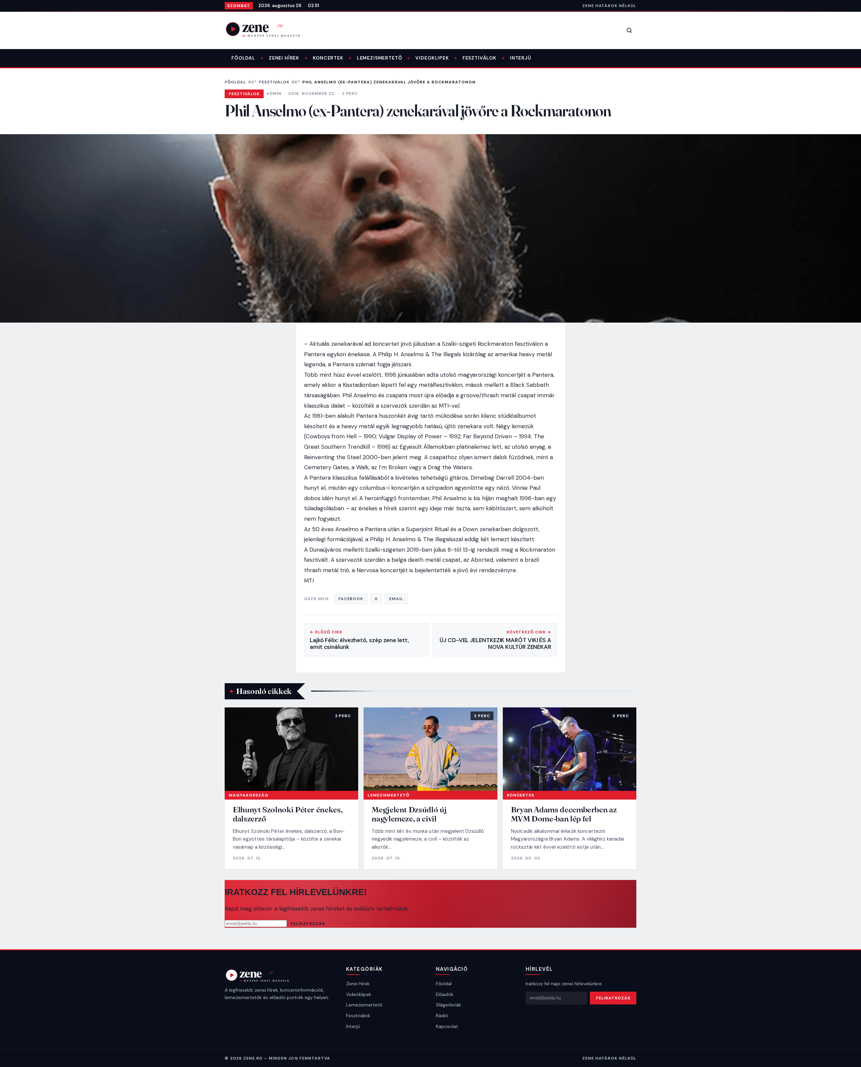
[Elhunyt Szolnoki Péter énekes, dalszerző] (291, 749)
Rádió (442, 1016)
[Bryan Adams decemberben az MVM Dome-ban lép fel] (569, 749)
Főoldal (243, 58)
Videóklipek (358, 994)
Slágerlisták (448, 1005)
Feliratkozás (308, 923)
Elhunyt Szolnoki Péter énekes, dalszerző (287, 814)
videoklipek (432, 58)
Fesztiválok (479, 58)
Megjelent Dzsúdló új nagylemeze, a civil (409, 814)
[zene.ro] (268, 29)
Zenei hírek (284, 58)
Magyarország (248, 795)
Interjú (520, 58)
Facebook (351, 598)
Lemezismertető (379, 58)
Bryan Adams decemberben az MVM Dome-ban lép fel (564, 814)
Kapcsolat (447, 1026)
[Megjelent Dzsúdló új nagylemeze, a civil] (430, 749)
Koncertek (328, 58)
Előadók (444, 994)
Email (396, 598)
